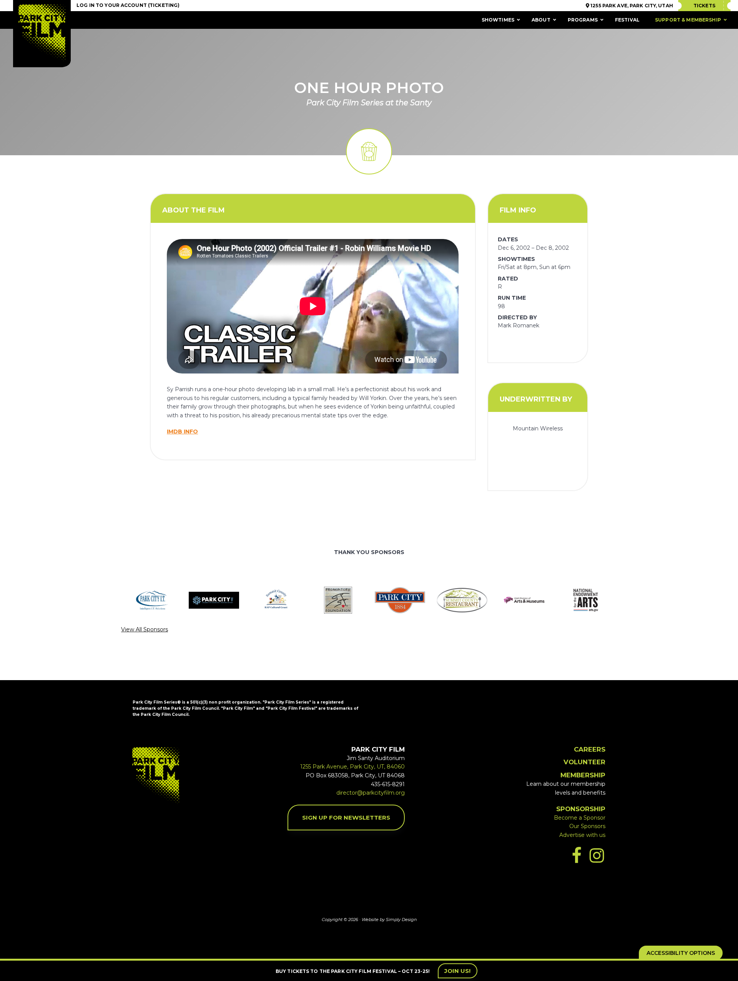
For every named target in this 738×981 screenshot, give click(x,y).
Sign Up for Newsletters (346, 817)
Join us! (457, 970)
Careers (589, 749)
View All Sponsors (144, 629)
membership (582, 775)
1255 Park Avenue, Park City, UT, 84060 (352, 766)
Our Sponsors (587, 826)
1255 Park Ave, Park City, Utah (631, 5)
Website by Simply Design (389, 919)
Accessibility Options (681, 952)
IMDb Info (182, 431)
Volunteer (584, 762)
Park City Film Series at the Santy (369, 102)
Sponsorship (580, 809)
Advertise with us (582, 835)
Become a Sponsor (579, 817)
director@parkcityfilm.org (370, 792)
